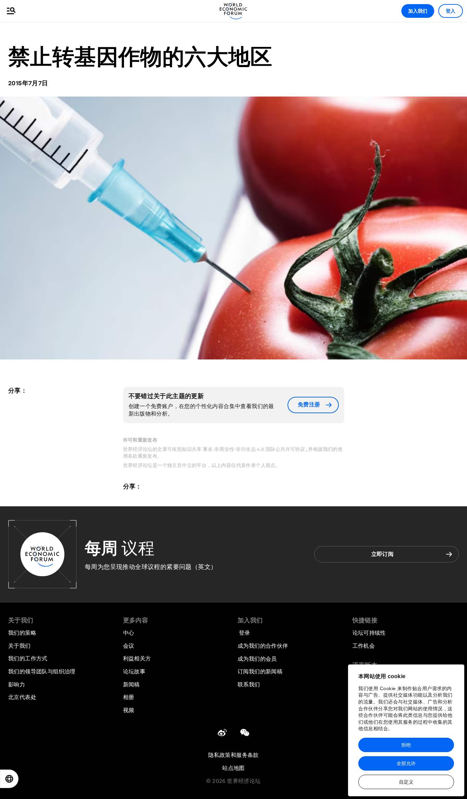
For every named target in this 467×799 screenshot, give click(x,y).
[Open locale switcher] (9, 779)
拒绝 (406, 745)
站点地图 (233, 768)
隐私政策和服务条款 (233, 755)
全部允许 (406, 763)
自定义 (406, 782)
